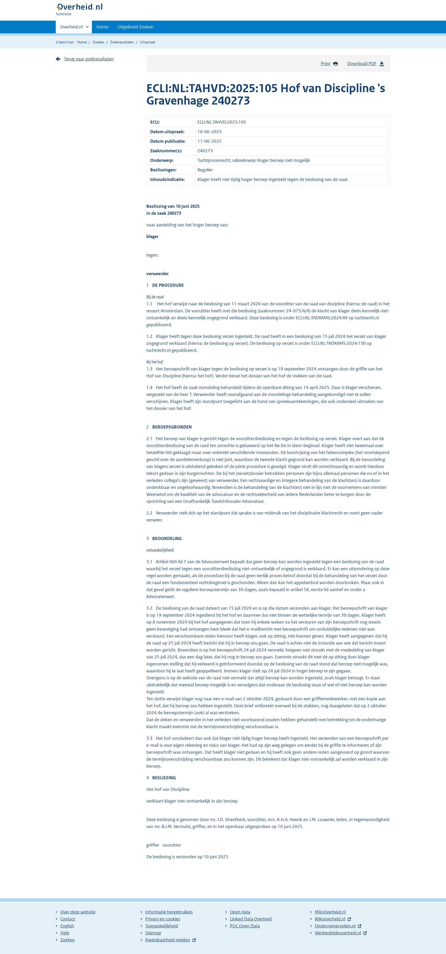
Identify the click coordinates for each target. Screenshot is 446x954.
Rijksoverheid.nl (330, 919)
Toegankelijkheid (161, 926)
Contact (67, 919)
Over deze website (77, 912)
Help (64, 933)
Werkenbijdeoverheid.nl (338, 933)
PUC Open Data (245, 926)
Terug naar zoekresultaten (89, 59)
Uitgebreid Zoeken (136, 27)
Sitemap (153, 933)
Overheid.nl (71, 28)
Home (102, 27)
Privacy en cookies (162, 919)
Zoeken (98, 42)
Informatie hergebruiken (169, 912)
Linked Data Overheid (251, 919)
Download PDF (361, 63)
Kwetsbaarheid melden (167, 940)
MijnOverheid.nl (330, 912)
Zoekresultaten (122, 42)
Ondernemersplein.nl (335, 926)
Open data (240, 912)
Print (325, 63)
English (67, 926)
